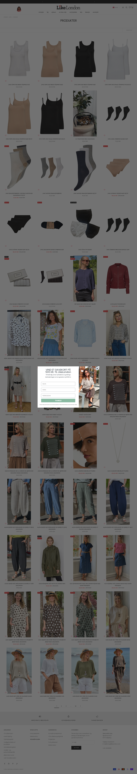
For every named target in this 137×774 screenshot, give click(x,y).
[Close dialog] (97, 368)
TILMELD (58, 400)
